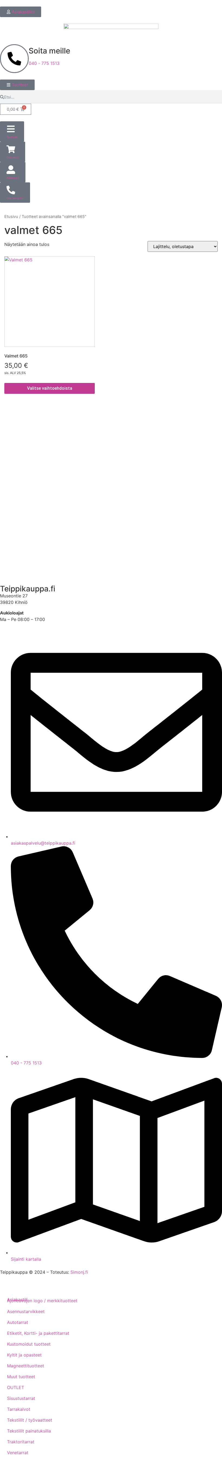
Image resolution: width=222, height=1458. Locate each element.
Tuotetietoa (16, 513)
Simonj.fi (79, 1272)
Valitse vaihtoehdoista (49, 388)
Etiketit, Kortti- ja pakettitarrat (38, 1333)
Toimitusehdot (19, 436)
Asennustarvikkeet (26, 1311)
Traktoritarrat (20, 1441)
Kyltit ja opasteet (24, 1355)
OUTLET (15, 1387)
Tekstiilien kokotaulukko (29, 482)
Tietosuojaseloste (22, 467)
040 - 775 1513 (44, 63)
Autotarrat (17, 1322)
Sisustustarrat (21, 1398)
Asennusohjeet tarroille (27, 498)
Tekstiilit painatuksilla (29, 1431)
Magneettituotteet (25, 1365)
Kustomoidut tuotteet (29, 1344)
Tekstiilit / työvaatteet (29, 1420)
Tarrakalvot (18, 1409)
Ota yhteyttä (17, 542)
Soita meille (49, 50)
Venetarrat (17, 1452)
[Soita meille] (14, 58)
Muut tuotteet (21, 1376)
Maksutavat (16, 451)
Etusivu (11, 216)
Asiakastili (14, 570)
